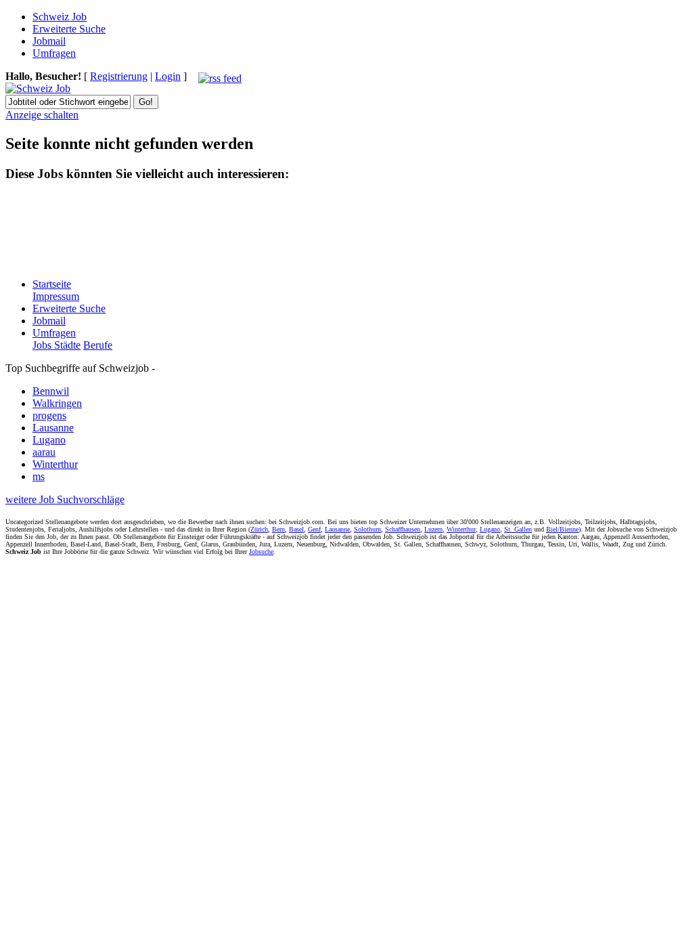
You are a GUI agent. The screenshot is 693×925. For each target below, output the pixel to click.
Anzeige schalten (42, 115)
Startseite (51, 284)
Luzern (433, 529)
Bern (278, 529)
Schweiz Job (59, 16)
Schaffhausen (402, 529)
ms (38, 476)
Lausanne (53, 427)
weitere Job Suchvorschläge (65, 499)
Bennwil (50, 391)
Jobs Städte (56, 345)
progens (49, 415)
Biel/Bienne (562, 529)
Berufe (97, 345)
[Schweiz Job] (37, 88)
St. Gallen (518, 529)
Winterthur (55, 464)
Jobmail (49, 41)
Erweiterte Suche (69, 29)
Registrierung (119, 76)
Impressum (55, 296)
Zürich (259, 529)
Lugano (49, 440)
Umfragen (54, 53)
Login (168, 76)
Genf (314, 529)
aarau (43, 452)
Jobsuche (261, 551)
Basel (296, 529)
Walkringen (57, 403)
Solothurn (367, 529)
